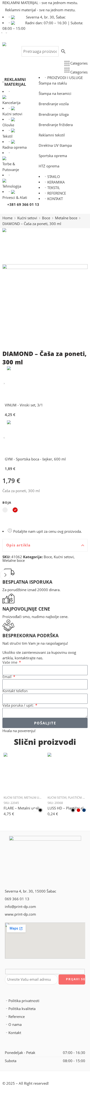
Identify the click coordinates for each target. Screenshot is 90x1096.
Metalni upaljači (36, 797)
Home (7, 218)
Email (7, 677)
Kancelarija (11, 102)
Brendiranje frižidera (56, 124)
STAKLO (53, 176)
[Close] (5, 574)
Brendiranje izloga (54, 114)
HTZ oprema (49, 166)
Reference (16, 1016)
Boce (46, 218)
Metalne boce (66, 218)
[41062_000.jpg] (20, 245)
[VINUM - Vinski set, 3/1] (4, 384)
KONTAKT (55, 198)
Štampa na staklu (53, 83)
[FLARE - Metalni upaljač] (23, 772)
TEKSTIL (53, 187)
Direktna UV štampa (55, 145)
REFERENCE (56, 193)
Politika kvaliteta (22, 1008)
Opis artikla (18, 545)
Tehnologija (11, 186)
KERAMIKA (56, 182)
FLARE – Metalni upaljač (23, 808)
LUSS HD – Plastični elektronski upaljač (67, 808)
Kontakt (14, 1032)
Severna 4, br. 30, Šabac (46, 17)
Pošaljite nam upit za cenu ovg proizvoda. (47, 531)
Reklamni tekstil (52, 135)
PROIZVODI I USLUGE (65, 77)
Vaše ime (10, 662)
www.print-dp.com (20, 914)
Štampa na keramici (55, 93)
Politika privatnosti (23, 1000)
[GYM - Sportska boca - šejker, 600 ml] (4, 438)
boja (6, 502)
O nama (15, 1024)
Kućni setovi (27, 218)
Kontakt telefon (15, 691)
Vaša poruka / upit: (18, 705)
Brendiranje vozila (54, 104)
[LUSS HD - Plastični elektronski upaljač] (67, 772)
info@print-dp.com (20, 906)
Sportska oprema (53, 155)
